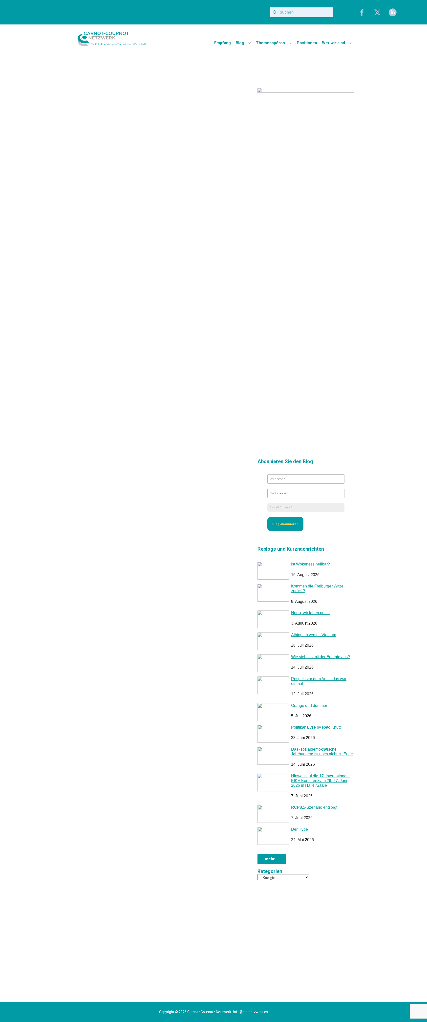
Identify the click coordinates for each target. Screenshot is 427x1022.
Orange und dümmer (309, 705)
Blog (240, 43)
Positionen (307, 43)
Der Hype (299, 829)
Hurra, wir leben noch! (310, 613)
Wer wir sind (333, 43)
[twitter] (377, 12)
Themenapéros (270, 43)
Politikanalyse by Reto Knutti (316, 727)
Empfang (222, 43)
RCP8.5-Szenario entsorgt (314, 807)
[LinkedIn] (393, 12)
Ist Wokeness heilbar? (310, 564)
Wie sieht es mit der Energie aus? (320, 657)
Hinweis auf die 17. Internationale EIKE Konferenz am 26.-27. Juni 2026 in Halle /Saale (320, 780)
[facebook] (362, 12)
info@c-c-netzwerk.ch (250, 1012)
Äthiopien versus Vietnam (313, 635)
